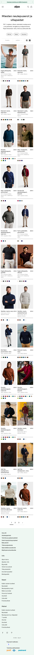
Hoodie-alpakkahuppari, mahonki (6, 389)
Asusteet (24, 34)
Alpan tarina (5, 559)
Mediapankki (5, 574)
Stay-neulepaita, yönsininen (6, 191)
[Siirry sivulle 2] (22, 523)
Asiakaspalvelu (6, 535)
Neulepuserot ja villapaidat (9, 615)
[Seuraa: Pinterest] (12, 633)
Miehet (9, 34)
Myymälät (4, 564)
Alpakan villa (5, 562)
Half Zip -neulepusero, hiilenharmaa (5, 470)
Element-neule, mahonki (22, 508)
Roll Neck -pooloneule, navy (6, 350)
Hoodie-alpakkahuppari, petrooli (6, 151)
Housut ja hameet (7, 593)
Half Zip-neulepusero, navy (23, 470)
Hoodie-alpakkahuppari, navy (6, 430)
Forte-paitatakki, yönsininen (22, 231)
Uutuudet (4, 598)
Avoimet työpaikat (7, 571)
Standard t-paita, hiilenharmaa (22, 111)
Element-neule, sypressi (22, 71)
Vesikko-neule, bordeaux (22, 429)
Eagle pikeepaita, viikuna (22, 271)
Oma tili (4, 533)
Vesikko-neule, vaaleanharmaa (22, 312)
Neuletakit (5, 586)
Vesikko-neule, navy (7, 311)
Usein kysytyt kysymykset (9, 540)
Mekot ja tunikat (6, 591)
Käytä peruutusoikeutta (9, 550)
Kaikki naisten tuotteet (8, 583)
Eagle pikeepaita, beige (6, 71)
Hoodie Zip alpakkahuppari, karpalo (22, 192)
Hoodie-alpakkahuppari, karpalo (22, 389)
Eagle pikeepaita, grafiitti (6, 271)
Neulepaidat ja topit (7, 588)
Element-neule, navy (22, 350)
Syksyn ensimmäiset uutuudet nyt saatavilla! (17, 2)
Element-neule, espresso (5, 111)
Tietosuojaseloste (7, 545)
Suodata (7, 40)
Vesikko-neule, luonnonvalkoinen (6, 508)
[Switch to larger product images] (27, 40)
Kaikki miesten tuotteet (8, 610)
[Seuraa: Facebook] (2, 633)
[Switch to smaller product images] (30, 40)
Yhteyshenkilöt (6, 569)
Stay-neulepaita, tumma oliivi (22, 150)
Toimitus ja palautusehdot (10, 538)
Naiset (16, 34)
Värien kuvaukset (7, 567)
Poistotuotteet (6, 600)
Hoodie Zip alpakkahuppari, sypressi (6, 232)
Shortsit (4, 620)
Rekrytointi (5, 542)
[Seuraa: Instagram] (7, 633)
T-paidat (4, 617)
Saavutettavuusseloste (9, 547)
